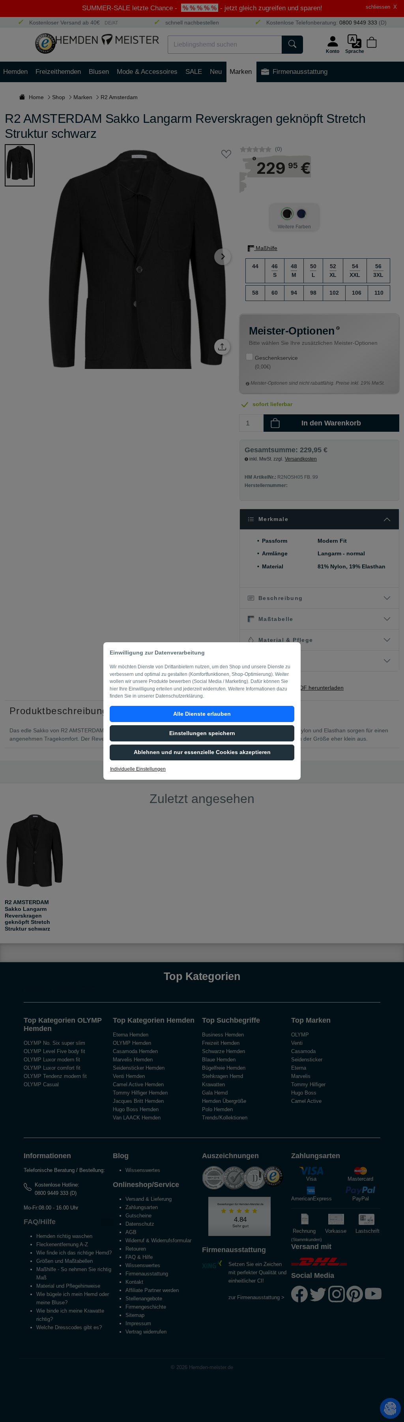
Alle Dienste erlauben (202, 714)
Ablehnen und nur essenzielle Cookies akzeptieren (202, 752)
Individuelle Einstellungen (138, 769)
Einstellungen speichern (202, 733)
